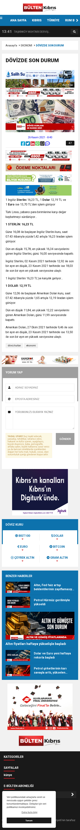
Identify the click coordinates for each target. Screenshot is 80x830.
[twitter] (28, 144)
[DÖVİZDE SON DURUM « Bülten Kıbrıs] (40, 7)
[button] (77, 20)
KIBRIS (36, 20)
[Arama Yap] (74, 31)
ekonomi (31, 345)
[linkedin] (33, 144)
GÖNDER (65, 438)
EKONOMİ (26, 45)
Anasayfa (11, 45)
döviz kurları (14, 345)
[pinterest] (37, 144)
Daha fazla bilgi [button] (29, 812)
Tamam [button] (29, 820)
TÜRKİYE (53, 20)
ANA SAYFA (18, 20)
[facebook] (23, 144)
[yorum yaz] (47, 144)
